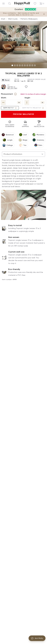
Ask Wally (39, 638)
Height (27, 98)
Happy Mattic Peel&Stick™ (31, 108)
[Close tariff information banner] (44, 14)
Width (3, 98)
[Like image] (26, 86)
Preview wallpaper (23, 114)
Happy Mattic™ (8, 108)
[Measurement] (15, 94)
